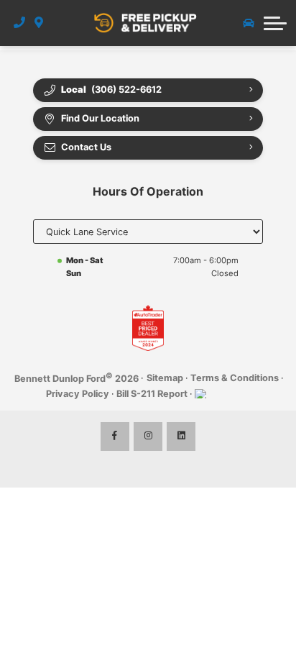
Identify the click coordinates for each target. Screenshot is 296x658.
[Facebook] (115, 436)
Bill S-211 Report (152, 393)
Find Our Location (100, 118)
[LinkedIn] (181, 436)
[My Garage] (248, 23)
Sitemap (165, 378)
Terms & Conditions (234, 378)
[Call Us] (19, 23)
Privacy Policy (77, 393)
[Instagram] (148, 436)
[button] (275, 23)
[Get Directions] (39, 23)
